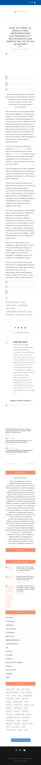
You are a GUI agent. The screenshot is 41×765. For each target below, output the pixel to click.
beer (22, 689)
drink (26, 701)
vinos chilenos (11, 729)
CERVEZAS (9, 625)
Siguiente (30, 464)
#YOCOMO (9, 618)
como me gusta (22, 305)
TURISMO (9, 674)
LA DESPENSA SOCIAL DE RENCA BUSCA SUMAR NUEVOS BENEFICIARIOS (19, 451)
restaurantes (20, 314)
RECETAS (9, 666)
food (29, 311)
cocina (23, 302)
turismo (16, 723)
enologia (9, 704)
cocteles (25, 698)
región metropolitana (13, 717)
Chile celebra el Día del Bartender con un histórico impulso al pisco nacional (19, 441)
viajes (30, 723)
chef (7, 695)
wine (26, 729)
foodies (8, 708)
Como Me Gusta (21, 332)
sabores (29, 314)
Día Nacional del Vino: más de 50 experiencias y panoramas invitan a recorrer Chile (25, 578)
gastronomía (10, 314)
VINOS (8, 677)
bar (18, 689)
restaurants (10, 720)
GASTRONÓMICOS (12, 644)
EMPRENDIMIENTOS (13, 640)
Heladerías (9, 651)
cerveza (29, 692)
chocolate (9, 698)
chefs (13, 695)
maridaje (16, 711)
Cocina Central (20, 149)
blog (28, 689)
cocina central (11, 305)
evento (26, 704)
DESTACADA (17, 25)
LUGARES (9, 655)
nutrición (9, 714)
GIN (7, 647)
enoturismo (18, 704)
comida (8, 701)
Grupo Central (15, 154)
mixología (25, 711)
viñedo (20, 729)
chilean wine (27, 695)
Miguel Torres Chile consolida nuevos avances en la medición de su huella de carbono (25, 568)
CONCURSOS (10, 633)
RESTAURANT (26, 717)
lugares (8, 711)
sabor (18, 720)
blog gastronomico (12, 302)
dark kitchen (10, 308)
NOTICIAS (25, 25)
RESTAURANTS (11, 670)
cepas (22, 692)
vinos (23, 726)
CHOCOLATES (10, 629)
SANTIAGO (9, 723)
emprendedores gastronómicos (16, 311)
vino (7, 726)
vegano (24, 723)
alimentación (10, 689)
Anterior (10, 464)
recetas (29, 714)
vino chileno (15, 726)
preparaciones (19, 714)
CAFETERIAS (10, 621)
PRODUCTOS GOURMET (14, 662)
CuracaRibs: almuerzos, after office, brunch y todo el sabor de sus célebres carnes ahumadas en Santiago (25, 588)
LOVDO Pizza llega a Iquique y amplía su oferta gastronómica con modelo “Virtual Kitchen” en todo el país (19, 430)
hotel (26, 708)
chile (19, 695)
